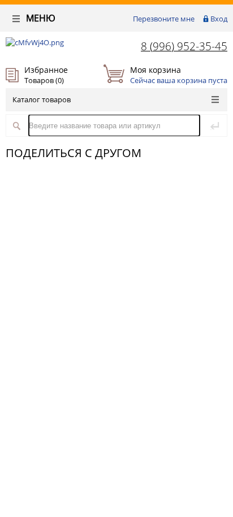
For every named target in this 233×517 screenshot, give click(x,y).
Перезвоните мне (164, 19)
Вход (218, 19)
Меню (39, 18)
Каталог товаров (41, 99)
